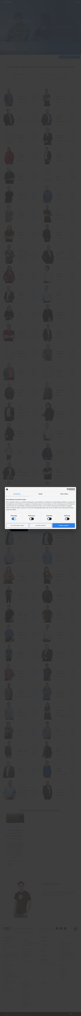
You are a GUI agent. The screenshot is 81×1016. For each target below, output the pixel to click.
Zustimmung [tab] (16, 494)
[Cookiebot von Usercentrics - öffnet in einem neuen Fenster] (68, 489)
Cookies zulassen (64, 525)
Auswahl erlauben (40, 525)
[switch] (31, 519)
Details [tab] (40, 494)
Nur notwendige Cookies (17, 525)
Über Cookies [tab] (64, 494)
